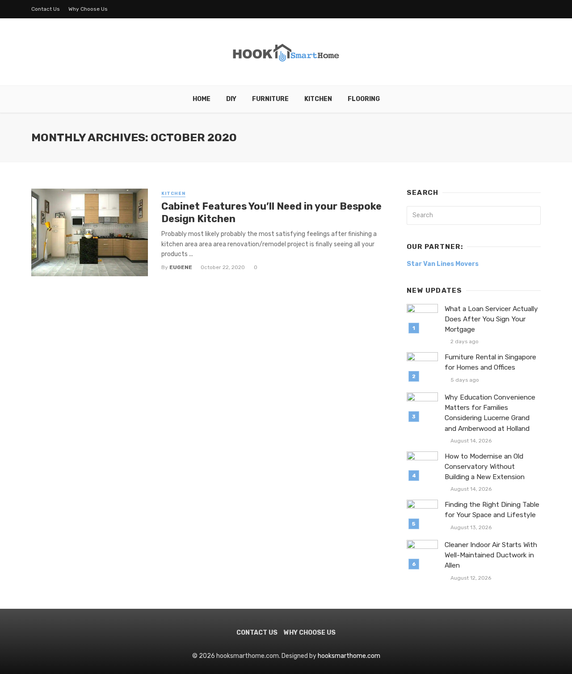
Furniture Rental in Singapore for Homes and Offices (490, 362)
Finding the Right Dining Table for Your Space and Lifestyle (492, 510)
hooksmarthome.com (349, 656)
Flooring (364, 99)
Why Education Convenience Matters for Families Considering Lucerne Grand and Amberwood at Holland (490, 412)
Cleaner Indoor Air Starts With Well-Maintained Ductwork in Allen (491, 555)
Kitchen (318, 99)
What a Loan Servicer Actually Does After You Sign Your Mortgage (491, 319)
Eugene (180, 267)
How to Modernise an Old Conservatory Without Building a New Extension (485, 466)
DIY (231, 99)
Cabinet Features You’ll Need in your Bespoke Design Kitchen (271, 212)
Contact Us (45, 9)
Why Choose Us (88, 9)
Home (201, 99)
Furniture (270, 99)
